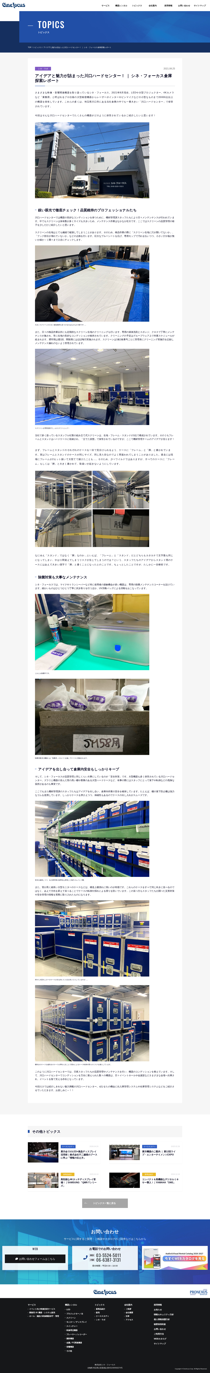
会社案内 (128, 1305)
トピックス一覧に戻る (104, 1203)
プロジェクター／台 (74, 1314)
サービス (32, 1305)
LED (68, 1309)
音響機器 (70, 1347)
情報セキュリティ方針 (164, 1314)
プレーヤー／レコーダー (76, 1334)
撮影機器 (70, 1338)
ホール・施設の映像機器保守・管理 (44, 1316)
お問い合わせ (160, 1329)
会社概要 (129, 1312)
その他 (69, 1351)
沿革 (127, 1316)
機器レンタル (71, 1305)
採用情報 (158, 1305)
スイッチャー (72, 1326)
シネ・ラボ (100, 1320)
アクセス (129, 1320)
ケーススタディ (102, 1316)
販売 (98, 1312)
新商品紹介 (100, 1309)
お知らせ (158, 1310)
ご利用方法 (159, 1334)
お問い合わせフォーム (37, 1259)
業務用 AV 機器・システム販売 (42, 1312)
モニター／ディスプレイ (76, 1322)
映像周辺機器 (72, 1330)
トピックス (37, 47)
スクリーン (71, 1318)
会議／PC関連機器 (74, 1343)
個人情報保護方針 (162, 1319)
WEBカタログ (160, 1339)
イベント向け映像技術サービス (42, 1309)
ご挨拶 (128, 1309)
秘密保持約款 (160, 1324)
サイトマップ (160, 1344)
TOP (29, 47)
